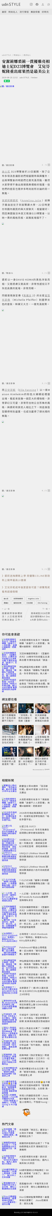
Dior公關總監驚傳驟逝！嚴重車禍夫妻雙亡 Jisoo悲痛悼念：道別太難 (34, 1200)
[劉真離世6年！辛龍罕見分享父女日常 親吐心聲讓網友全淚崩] (10, 1187)
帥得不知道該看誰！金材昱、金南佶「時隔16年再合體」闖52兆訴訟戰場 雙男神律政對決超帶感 (34, 685)
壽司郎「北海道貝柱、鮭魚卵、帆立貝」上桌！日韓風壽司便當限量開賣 (34, 923)
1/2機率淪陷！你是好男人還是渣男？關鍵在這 (9, 761)
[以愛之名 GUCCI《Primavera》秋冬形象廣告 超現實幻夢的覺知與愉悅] (10, 830)
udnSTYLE (6, 55)
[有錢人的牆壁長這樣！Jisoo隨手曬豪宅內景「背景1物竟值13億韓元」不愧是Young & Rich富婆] (10, 1099)
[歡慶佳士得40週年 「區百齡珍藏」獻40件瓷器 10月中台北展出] (10, 789)
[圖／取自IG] (26, 247)
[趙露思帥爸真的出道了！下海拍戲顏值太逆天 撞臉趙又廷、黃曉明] (10, 1147)
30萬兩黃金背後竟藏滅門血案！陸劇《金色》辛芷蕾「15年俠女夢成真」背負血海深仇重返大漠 (25, 739)
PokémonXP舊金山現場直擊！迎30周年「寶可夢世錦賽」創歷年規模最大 (33, 950)
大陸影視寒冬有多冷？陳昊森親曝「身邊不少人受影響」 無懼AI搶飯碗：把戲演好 (34, 643)
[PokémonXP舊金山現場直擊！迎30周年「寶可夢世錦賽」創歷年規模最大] (10, 951)
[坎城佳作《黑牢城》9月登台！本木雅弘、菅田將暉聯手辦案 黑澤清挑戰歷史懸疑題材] (10, 1018)
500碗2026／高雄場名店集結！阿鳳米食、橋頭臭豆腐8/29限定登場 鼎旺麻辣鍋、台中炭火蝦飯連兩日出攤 (34, 844)
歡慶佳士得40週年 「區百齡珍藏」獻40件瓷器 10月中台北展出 (33, 789)
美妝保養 (35, 11)
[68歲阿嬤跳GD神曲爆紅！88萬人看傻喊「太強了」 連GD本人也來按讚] (10, 1173)
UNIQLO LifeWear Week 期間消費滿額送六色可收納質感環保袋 (34, 856)
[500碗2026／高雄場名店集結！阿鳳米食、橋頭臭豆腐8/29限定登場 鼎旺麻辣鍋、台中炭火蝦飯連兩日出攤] (10, 843)
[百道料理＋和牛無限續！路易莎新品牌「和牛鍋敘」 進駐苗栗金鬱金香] (10, 1045)
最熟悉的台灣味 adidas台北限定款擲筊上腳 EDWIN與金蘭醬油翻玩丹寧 (33, 1004)
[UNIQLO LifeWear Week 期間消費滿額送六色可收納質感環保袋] (10, 857)
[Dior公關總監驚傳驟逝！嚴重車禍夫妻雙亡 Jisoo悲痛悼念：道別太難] (10, 1200)
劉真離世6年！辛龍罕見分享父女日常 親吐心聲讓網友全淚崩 (34, 1186)
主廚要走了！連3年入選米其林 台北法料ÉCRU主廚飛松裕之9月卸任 (34, 991)
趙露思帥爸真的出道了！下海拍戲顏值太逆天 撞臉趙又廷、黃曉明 (34, 1146)
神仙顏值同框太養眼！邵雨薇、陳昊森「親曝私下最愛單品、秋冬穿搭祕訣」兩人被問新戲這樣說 (34, 671)
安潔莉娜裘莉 (18, 598)
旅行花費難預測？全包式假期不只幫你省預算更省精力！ (9, 718)
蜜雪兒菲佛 (17, 603)
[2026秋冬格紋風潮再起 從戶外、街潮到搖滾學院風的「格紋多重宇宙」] (10, 816)
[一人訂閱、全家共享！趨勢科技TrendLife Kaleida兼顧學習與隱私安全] (10, 897)
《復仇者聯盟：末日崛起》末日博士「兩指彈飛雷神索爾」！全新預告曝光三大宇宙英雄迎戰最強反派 (25, 761)
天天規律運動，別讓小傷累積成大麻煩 (42, 718)
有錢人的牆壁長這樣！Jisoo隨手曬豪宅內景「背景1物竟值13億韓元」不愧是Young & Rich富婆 (34, 1100)
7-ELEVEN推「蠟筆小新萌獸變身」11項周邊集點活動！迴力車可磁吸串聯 (34, 883)
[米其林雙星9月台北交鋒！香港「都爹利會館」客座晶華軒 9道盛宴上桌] (10, 1072)
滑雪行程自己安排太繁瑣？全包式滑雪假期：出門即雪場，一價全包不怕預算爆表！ (9, 739)
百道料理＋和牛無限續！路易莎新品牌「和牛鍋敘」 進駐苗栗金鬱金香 (34, 1045)
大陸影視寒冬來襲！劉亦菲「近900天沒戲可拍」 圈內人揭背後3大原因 (34, 1160)
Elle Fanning (42, 603)
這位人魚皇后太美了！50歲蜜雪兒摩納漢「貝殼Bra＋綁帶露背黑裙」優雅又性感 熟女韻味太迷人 (34, 1033)
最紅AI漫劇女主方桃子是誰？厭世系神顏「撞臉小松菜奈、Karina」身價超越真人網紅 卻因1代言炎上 (42, 761)
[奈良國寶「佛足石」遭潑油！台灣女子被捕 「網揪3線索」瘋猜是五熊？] (10, 1133)
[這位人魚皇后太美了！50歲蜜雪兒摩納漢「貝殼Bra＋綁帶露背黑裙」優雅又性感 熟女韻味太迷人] (10, 1032)
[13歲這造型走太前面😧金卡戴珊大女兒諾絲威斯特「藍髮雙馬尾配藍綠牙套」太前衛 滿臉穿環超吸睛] (10, 1085)
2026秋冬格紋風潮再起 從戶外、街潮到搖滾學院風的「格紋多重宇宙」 (34, 816)
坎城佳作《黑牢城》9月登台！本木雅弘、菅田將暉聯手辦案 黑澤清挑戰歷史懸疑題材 (34, 1018)
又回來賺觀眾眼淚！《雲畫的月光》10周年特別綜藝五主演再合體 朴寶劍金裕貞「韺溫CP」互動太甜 (34, 658)
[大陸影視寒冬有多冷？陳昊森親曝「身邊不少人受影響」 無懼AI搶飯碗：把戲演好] (10, 643)
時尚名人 (13, 11)
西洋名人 (27, 55)
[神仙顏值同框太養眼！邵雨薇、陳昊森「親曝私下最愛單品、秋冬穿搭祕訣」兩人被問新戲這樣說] (10, 670)
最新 (4, 11)
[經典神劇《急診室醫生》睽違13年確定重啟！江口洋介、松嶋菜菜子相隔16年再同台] (10, 1058)
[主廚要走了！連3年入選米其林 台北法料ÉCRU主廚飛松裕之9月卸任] (10, 991)
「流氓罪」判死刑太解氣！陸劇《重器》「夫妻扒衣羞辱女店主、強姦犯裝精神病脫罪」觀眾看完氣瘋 (25, 718)
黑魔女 (6, 603)
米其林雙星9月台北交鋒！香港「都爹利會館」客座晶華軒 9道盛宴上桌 (34, 1072)
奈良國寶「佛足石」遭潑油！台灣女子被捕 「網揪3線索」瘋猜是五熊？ (34, 1133)
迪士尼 (6, 598)
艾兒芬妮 (29, 603)
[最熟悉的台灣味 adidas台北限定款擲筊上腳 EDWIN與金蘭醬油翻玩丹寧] (10, 1005)
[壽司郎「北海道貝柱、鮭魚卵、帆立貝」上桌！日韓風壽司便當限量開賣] (10, 924)
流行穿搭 (24, 11)
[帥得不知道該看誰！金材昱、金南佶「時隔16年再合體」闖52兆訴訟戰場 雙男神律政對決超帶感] (10, 684)
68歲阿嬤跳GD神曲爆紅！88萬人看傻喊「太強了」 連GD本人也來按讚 (34, 1173)
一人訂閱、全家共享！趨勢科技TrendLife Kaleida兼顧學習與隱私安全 (34, 897)
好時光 (45, 11)
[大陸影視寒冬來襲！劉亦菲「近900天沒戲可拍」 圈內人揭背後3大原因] (10, 1160)
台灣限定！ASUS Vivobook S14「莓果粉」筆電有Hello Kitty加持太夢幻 (33, 937)
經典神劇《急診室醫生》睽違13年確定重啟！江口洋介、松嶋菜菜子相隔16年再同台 (34, 1058)
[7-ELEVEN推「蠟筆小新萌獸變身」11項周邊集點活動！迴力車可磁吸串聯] (10, 884)
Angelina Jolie (33, 598)
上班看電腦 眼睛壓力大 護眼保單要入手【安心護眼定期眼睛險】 (42, 739)
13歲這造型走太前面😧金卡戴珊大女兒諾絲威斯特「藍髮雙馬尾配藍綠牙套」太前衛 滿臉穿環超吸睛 (34, 1086)
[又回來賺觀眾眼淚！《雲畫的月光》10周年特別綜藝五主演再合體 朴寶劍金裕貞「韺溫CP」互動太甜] (10, 657)
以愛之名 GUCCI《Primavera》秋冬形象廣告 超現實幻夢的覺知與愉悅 (34, 829)
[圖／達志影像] (26, 124)
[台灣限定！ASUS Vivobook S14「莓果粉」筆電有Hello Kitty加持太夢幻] (10, 937)
